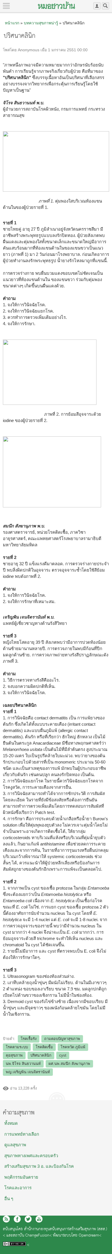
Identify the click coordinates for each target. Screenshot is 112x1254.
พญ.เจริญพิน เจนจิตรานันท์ (28, 1072)
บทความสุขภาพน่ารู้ (41, 23)
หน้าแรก (12, 23)
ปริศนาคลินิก (40, 1055)
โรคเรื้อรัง (28, 1039)
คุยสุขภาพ (14, 1055)
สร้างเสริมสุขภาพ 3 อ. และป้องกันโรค (39, 1166)
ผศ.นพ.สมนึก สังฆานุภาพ (69, 1063)
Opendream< (90, 1235)
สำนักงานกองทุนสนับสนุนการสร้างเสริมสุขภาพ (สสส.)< (55, 1232)
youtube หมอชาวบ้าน (39, 1219)
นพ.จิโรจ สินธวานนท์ (23, 1063)
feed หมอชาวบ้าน (6, 1219)
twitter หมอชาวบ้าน (28, 1219)
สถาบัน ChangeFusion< (32, 1235)
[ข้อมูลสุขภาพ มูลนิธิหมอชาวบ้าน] (56, 5)
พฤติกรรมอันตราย (21, 1177)
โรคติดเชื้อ (44, 1047)
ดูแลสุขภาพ (15, 1144)
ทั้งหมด (11, 1123)
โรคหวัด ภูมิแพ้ (73, 1047)
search (105, 5)
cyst (62, 1055)
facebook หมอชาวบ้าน (17, 1219)
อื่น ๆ (8, 1198)
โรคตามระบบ (17, 1047)
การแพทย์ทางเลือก (21, 1134)
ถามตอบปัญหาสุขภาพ (62, 1039)
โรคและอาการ (18, 1187)
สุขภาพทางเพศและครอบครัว (31, 1155)
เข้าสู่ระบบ (97, 5)
